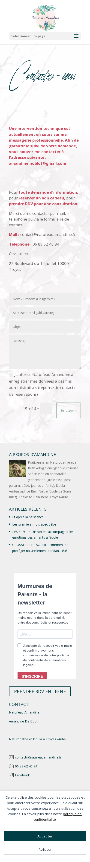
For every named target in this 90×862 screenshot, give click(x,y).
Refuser (45, 849)
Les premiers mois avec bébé (34, 524)
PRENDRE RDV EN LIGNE (40, 691)
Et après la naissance (28, 517)
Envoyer (68, 410)
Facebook (22, 775)
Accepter (45, 836)
